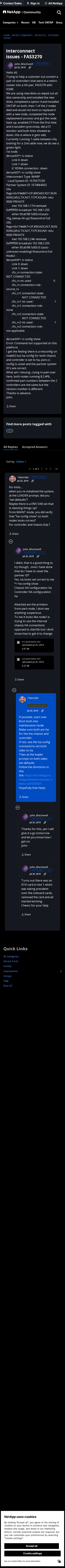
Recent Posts (10, 961)
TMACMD (23, 477)
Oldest (20, 461)
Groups (7, 976)
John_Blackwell (24, 64)
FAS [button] (9, 430)
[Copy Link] (30, 67)
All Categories (11, 956)
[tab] (10, 447)
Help (5, 980)
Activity (7, 966)
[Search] (59, 12)
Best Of (7, 985)
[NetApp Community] (22, 12)
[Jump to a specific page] (56, 469)
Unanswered (32, 971)
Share (11, 406)
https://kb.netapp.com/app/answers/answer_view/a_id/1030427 (36, 779)
